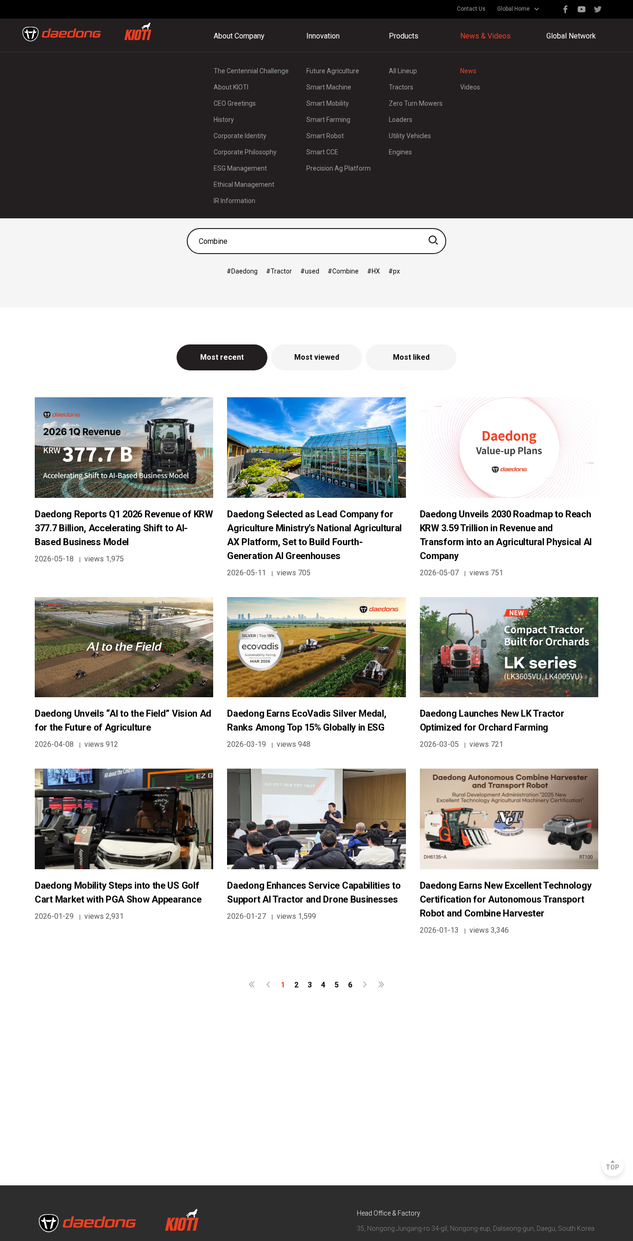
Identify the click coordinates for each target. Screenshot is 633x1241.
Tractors (401, 87)
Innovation (323, 36)
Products (403, 36)
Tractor (281, 271)
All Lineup (403, 71)
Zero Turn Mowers (416, 103)
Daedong (244, 271)
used (312, 271)
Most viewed (316, 357)
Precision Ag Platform (338, 168)
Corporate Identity (240, 136)
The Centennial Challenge (251, 71)
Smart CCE (322, 152)
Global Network (571, 36)
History (224, 119)
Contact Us (471, 9)
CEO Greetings (235, 103)
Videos (470, 87)
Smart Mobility (327, 103)
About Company (239, 36)
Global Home (513, 9)
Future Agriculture (332, 71)
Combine (345, 271)
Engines (400, 152)
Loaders (400, 119)
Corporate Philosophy (245, 152)
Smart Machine (328, 87)
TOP (613, 1167)
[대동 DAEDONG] (87, 32)
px (396, 271)
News (468, 71)
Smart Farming (328, 119)
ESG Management (240, 168)
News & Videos (485, 36)
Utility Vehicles (410, 136)
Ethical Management (244, 184)
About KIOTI (231, 87)
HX (376, 271)
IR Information (234, 200)
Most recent (222, 357)
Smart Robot (325, 136)
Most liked (411, 357)
